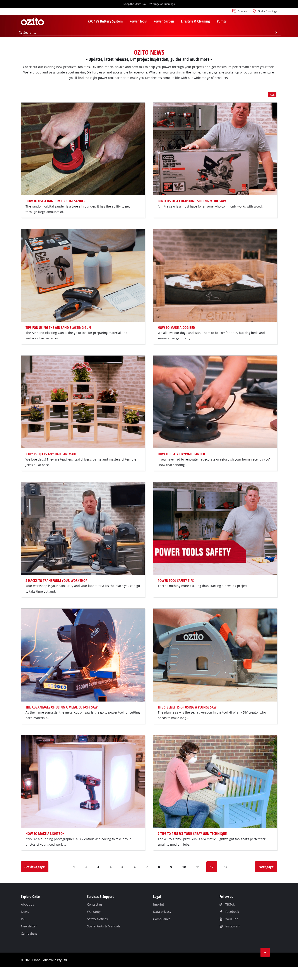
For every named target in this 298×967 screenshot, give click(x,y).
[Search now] (20, 32)
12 (211, 867)
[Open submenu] (125, 21)
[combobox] (152, 32)
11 (198, 867)
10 (184, 867)
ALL (272, 94)
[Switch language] (24, 12)
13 (225, 867)
